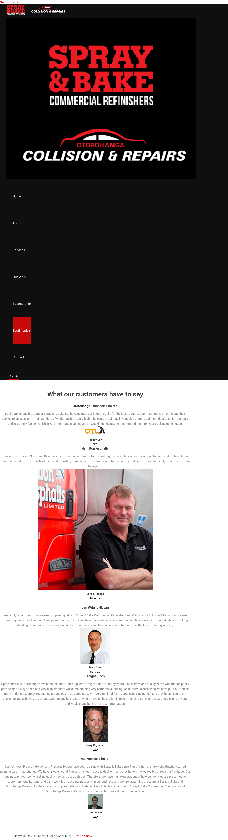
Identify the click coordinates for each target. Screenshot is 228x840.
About (17, 223)
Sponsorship (22, 303)
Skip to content (10, 2)
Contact (18, 357)
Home (17, 196)
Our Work (19, 277)
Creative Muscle (82, 836)
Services (19, 250)
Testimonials (22, 330)
